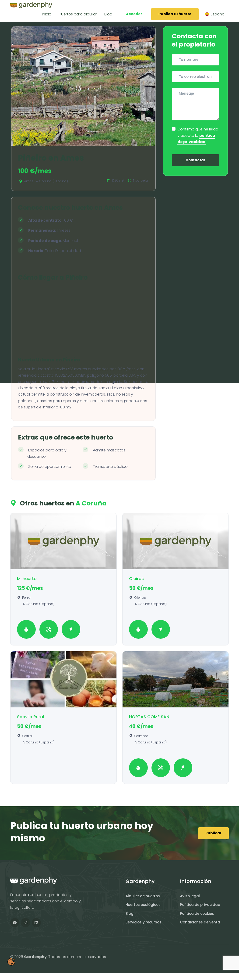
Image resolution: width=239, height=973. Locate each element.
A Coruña (91, 503)
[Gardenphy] (31, 5)
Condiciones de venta (200, 922)
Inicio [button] (46, 14)
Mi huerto (27, 578)
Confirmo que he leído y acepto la (197, 135)
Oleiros (136, 578)
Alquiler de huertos (143, 896)
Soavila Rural (30, 717)
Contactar (195, 160)
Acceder (134, 13)
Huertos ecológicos (143, 904)
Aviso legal (190, 896)
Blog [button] (108, 14)
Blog (130, 913)
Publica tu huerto (174, 13)
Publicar (213, 833)
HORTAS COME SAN (149, 717)
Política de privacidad (200, 904)
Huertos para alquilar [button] (78, 14)
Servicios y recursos (144, 922)
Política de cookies (197, 913)
